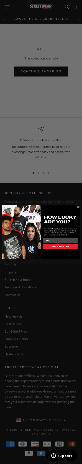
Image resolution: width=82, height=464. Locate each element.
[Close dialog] (78, 207)
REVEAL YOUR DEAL (60, 246)
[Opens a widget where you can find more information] (61, 456)
